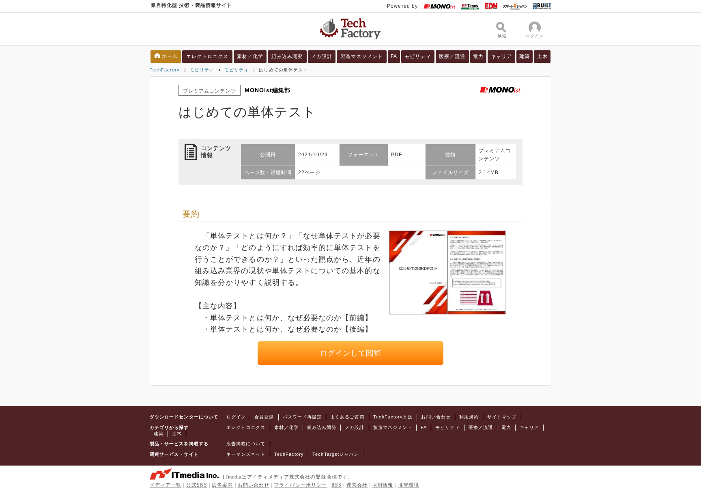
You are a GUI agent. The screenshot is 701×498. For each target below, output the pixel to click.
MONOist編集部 (268, 90)
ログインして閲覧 (351, 353)
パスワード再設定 (302, 416)
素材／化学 (250, 56)
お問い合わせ (435, 416)
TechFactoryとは (393, 416)
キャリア (501, 56)
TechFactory (165, 69)
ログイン (236, 416)
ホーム (170, 56)
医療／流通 (452, 56)
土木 (542, 56)
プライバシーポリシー (300, 485)
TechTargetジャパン (335, 454)
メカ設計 (321, 56)
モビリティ (417, 56)
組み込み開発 (287, 56)
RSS (336, 485)
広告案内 (222, 485)
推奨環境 (408, 485)
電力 (478, 56)
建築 (524, 56)
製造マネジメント (361, 56)
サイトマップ (501, 416)
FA (394, 56)
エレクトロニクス (207, 56)
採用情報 (382, 485)
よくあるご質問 (347, 416)
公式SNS (196, 485)
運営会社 (357, 485)
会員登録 (264, 416)
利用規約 (469, 416)
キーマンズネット (246, 454)
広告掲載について (246, 443)
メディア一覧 (165, 485)
